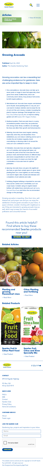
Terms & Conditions (9, 407)
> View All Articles (34, 18)
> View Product (7, 354)
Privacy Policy (6, 404)
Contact (5, 399)
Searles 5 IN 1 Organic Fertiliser (26, 117)
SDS (3, 397)
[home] (9, 5)
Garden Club (6, 402)
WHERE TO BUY (21, 237)
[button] (38, 5)
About (4, 416)
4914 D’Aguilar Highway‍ (10, 379)
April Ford (25, 465)
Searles (25, 229)
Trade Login (6, 418)
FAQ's (4, 394)
